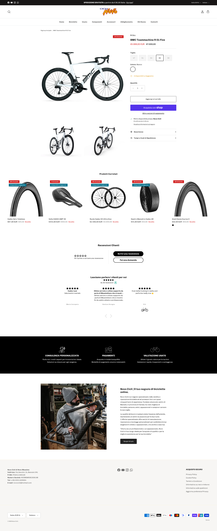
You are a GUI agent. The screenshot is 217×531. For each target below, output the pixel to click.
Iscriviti (108, 272)
